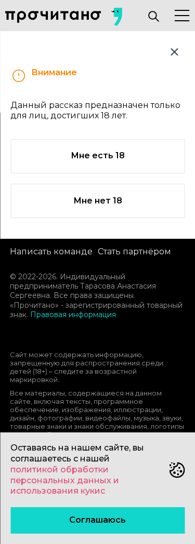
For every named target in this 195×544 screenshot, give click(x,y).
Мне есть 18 (98, 155)
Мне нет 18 (97, 201)
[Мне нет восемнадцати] (174, 52)
